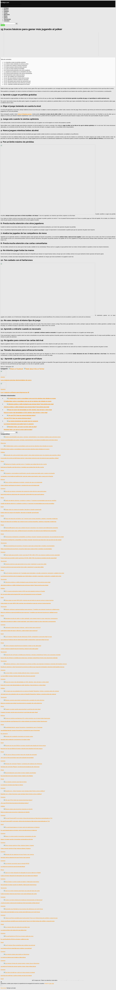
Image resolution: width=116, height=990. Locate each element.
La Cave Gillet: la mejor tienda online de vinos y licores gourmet (18, 676)
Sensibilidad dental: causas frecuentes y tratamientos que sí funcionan (20, 730)
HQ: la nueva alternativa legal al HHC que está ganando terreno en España (21, 594)
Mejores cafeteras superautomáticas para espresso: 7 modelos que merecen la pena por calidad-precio (29, 612)
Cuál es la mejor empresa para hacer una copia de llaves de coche (19, 893)
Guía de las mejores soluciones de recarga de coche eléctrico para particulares (22, 494)
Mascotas (7, 14)
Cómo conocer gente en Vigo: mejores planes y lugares (16, 848)
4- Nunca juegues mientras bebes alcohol (15, 67)
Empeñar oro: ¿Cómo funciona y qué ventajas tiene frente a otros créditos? (21, 794)
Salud (5, 17)
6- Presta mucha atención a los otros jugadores (17, 70)
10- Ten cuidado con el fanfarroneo (14, 76)
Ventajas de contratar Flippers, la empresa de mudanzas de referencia (20, 766)
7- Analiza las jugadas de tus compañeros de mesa (17, 71)
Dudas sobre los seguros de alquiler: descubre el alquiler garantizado (20, 512)
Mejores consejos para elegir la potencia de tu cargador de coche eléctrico (21, 703)
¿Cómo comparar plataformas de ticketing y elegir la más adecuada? (19, 648)
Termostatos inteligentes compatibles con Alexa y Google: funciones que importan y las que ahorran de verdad (31, 539)
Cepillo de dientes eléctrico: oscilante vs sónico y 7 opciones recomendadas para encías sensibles (27, 503)
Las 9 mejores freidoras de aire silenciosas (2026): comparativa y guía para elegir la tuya (25, 639)
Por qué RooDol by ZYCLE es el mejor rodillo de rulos (15, 939)
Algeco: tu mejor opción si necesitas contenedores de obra (17, 839)
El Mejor (6, 8)
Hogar (6, 13)
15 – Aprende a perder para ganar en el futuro (17, 84)
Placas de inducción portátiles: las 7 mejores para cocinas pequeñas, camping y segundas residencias (28, 521)
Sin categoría (4, 733)
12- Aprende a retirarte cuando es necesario (16, 79)
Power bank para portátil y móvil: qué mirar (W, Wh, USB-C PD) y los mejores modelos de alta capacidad (29, 558)
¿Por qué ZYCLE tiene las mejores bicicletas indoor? (17, 418)
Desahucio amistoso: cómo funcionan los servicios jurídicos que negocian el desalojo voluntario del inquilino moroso (32, 667)
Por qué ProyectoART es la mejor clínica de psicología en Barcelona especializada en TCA (25, 821)
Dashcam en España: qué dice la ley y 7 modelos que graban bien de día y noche (22, 467)
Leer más (51, 983)
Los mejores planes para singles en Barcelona (13, 957)
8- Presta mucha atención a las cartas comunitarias (18, 73)
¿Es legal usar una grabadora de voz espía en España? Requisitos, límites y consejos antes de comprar (28, 694)
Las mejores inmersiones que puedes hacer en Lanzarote (19, 424)
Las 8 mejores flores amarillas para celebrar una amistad (16, 948)
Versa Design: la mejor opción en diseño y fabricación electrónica (18, 884)
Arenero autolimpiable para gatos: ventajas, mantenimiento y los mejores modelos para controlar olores (29, 440)
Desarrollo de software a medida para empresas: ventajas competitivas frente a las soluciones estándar (29, 657)
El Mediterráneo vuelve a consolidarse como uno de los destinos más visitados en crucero (27, 401)
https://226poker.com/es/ (25, 114)
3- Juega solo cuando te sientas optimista (15, 65)
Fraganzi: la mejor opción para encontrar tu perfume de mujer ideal (19, 712)
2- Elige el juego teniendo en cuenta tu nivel (16, 64)
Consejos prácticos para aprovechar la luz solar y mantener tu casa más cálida (22, 567)
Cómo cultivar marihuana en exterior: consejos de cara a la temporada (20, 485)
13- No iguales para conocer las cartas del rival (17, 81)
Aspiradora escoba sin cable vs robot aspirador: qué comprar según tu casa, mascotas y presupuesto (28, 621)
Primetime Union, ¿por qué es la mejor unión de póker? (18, 429)
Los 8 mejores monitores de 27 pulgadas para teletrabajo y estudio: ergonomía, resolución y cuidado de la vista (31, 576)
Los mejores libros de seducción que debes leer (14, 930)
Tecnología (7, 19)
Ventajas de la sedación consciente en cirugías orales (15, 739)
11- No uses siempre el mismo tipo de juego (16, 78)
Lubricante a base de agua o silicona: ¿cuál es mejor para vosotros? (19, 630)
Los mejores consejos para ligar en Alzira (12, 784)
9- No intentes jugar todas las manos (14, 75)
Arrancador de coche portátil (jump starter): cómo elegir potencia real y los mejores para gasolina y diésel (29, 458)
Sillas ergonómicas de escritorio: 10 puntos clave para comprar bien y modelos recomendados (26, 548)
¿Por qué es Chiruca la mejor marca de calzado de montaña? (17, 757)
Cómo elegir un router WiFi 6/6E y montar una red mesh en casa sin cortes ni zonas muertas (26, 603)
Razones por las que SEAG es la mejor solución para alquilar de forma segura (21, 748)
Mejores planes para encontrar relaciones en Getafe (15, 812)
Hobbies (6, 11)
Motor (5, 16)
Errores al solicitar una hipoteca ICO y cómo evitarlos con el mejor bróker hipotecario (24, 721)
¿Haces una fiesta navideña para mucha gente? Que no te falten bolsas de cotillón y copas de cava (27, 921)
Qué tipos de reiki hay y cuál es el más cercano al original (16, 975)
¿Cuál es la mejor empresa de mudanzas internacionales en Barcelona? (20, 903)
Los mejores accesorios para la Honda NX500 (13, 866)
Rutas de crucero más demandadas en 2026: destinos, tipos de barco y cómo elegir (25, 412)
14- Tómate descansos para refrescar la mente (17, 82)
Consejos (6, 20)
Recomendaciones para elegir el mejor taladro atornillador (17, 775)
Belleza (6, 9)
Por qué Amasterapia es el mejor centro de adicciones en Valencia (19, 830)
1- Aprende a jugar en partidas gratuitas (15, 62)
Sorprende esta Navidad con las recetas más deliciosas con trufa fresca (20, 912)
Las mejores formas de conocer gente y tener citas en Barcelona (18, 966)
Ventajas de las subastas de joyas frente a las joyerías (15, 857)
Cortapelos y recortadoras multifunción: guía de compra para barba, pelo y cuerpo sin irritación (27, 476)
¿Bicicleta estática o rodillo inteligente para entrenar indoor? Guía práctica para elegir (26, 407)
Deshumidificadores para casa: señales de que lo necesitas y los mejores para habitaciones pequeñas (28, 530)
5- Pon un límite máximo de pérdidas (14, 68)
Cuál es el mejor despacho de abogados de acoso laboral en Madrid (19, 875)
